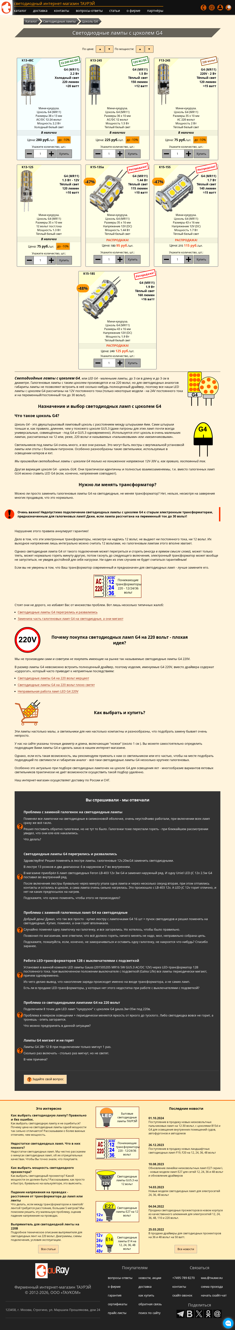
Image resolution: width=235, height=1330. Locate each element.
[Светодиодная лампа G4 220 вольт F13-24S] (186, 84)
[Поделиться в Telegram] (181, 1313)
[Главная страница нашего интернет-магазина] (6, 7)
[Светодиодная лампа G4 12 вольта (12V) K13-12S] (49, 191)
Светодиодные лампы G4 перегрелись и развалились (58, 612)
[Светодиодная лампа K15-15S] (186, 191)
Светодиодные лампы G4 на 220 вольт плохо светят (56, 685)
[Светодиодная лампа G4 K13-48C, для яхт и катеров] (49, 84)
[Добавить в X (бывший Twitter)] (199, 1313)
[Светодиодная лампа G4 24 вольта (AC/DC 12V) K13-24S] (117, 84)
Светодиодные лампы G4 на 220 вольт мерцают (53, 678)
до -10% (64, 140)
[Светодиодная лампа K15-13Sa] (117, 191)
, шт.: (49, 147)
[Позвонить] (203, 7)
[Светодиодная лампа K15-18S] (117, 298)
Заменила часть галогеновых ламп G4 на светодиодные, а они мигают (70, 619)
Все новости (186, 1249)
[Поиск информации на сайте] (228, 7)
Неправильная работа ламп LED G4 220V (48, 691)
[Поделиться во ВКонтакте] (190, 1313)
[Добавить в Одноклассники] (208, 1313)
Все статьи (48, 1249)
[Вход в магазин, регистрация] (220, 7)
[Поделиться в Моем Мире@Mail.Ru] (217, 1313)
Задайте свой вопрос (47, 1079)
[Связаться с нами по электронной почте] (212, 7)
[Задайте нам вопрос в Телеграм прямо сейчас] (228, 1323)
